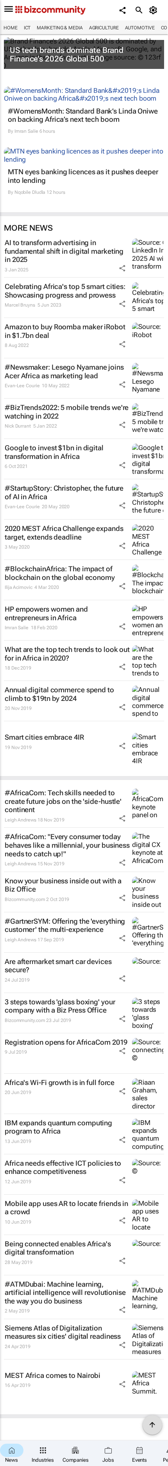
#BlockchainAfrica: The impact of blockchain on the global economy (60, 573)
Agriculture (104, 28)
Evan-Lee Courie (22, 385)
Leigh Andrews (20, 820)
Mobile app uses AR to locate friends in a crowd (66, 1207)
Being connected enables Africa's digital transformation (58, 1248)
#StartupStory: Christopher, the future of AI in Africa (64, 492)
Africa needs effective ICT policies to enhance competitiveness (63, 1167)
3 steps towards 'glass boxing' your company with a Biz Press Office (60, 1006)
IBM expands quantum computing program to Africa (58, 1127)
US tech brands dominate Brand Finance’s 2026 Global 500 (66, 54)
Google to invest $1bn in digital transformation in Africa (54, 452)
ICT (27, 28)
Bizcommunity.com (25, 899)
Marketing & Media (59, 28)
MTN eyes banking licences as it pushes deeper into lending (83, 176)
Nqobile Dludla (30, 192)
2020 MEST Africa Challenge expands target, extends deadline (64, 532)
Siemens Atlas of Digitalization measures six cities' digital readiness (63, 1332)
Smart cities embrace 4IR (44, 737)
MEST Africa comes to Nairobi (52, 1375)
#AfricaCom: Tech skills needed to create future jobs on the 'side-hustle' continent (63, 801)
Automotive (140, 28)
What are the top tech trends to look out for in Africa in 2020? (67, 653)
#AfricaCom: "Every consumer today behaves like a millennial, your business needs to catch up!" (67, 845)
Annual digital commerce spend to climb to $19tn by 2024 (59, 694)
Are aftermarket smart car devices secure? (58, 965)
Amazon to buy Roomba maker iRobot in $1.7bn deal (65, 331)
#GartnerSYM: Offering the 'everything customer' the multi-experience (65, 925)
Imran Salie (26, 131)
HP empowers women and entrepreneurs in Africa (46, 613)
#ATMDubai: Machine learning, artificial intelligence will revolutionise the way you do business (65, 1292)
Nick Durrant (18, 426)
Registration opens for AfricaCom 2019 (66, 1042)
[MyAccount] (154, 10)
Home (11, 28)
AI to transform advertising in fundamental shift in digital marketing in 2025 (64, 251)
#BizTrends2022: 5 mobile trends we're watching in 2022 (67, 411)
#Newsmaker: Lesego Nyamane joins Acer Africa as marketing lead (64, 371)
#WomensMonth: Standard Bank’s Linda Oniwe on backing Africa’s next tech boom (83, 115)
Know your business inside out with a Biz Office (63, 885)
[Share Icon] (122, 268)
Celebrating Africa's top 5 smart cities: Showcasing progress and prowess (65, 290)
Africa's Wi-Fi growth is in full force (59, 1082)
